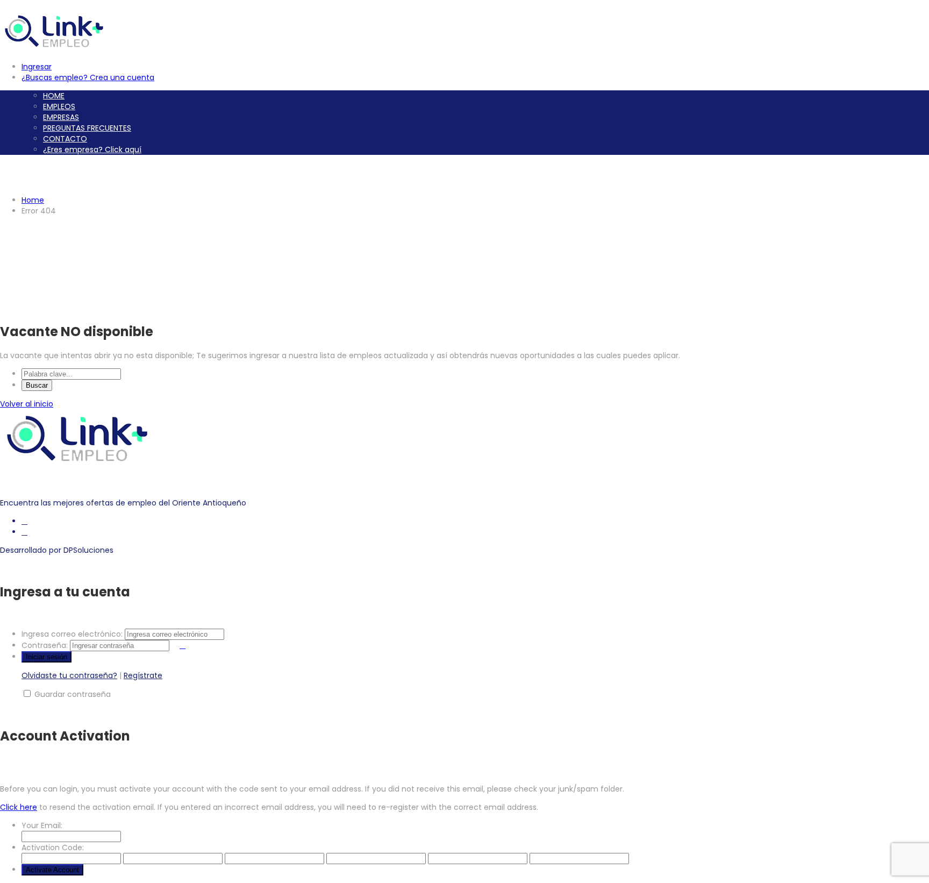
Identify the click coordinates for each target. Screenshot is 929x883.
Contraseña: (45, 645)
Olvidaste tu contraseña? (69, 675)
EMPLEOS (59, 106)
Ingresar (37, 66)
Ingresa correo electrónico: (72, 634)
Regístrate (143, 675)
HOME (54, 95)
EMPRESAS (61, 117)
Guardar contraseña (72, 694)
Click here (18, 807)
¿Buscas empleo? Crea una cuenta (88, 77)
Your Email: (42, 825)
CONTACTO (65, 138)
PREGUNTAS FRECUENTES (87, 128)
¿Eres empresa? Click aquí (92, 149)
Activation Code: (53, 847)
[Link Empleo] (56, 48)
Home (33, 200)
